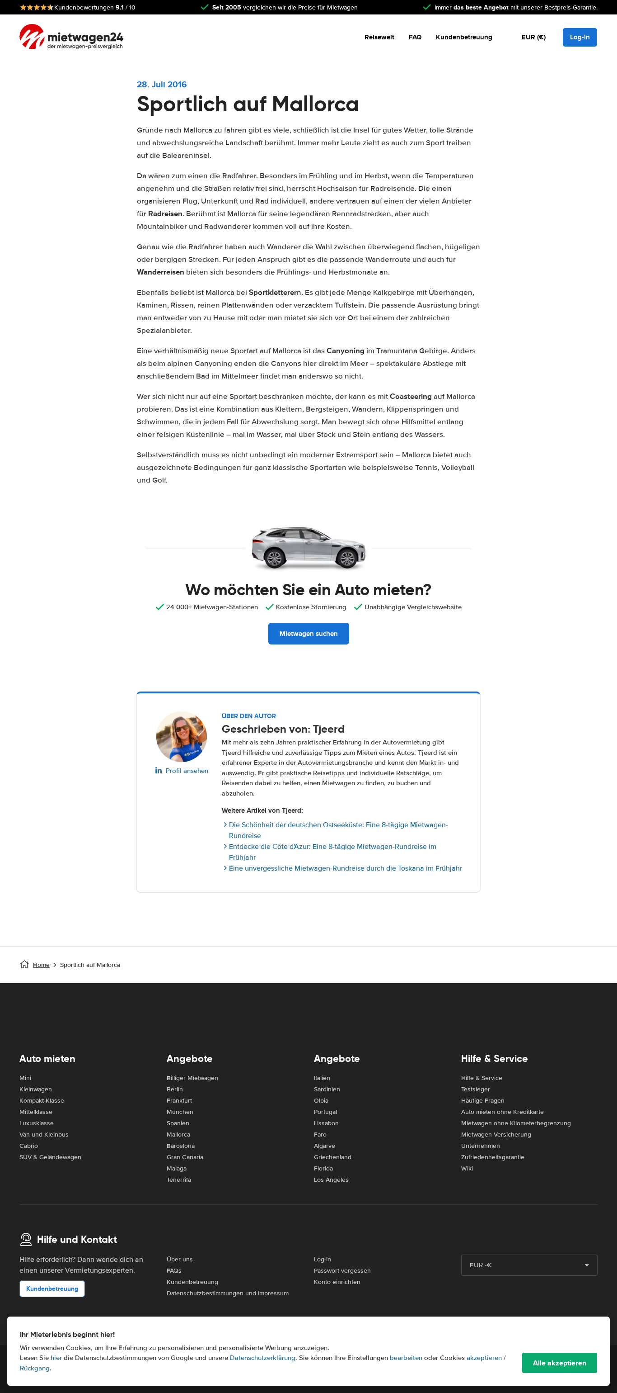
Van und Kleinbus (44, 1134)
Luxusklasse (36, 1123)
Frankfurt (179, 1100)
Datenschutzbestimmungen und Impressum (228, 1293)
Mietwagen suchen (309, 634)
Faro (320, 1134)
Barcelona (181, 1146)
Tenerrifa (179, 1180)
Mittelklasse (35, 1112)
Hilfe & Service (481, 1078)
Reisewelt (379, 37)
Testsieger (475, 1089)
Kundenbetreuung (464, 37)
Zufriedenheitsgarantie (492, 1157)
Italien (322, 1078)
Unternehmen (480, 1146)
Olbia (321, 1100)
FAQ (415, 37)
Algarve (324, 1146)
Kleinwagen (35, 1089)
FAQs (174, 1271)
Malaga (177, 1168)
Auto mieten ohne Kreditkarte (502, 1112)
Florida (323, 1168)
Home (41, 965)
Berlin (175, 1089)
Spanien (178, 1123)
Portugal (325, 1112)
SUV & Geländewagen (50, 1157)
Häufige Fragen (483, 1100)
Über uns (180, 1259)
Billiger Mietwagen (192, 1078)
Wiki (467, 1168)
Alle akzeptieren (559, 1363)
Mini (25, 1078)
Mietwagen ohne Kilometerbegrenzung (516, 1123)
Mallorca (178, 1134)
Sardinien (327, 1089)
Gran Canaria (185, 1157)
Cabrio (28, 1146)
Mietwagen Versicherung (496, 1134)
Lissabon (326, 1123)
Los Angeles (331, 1180)
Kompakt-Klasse (41, 1100)
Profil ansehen (187, 771)
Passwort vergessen (342, 1271)
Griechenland (332, 1157)
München (180, 1112)
